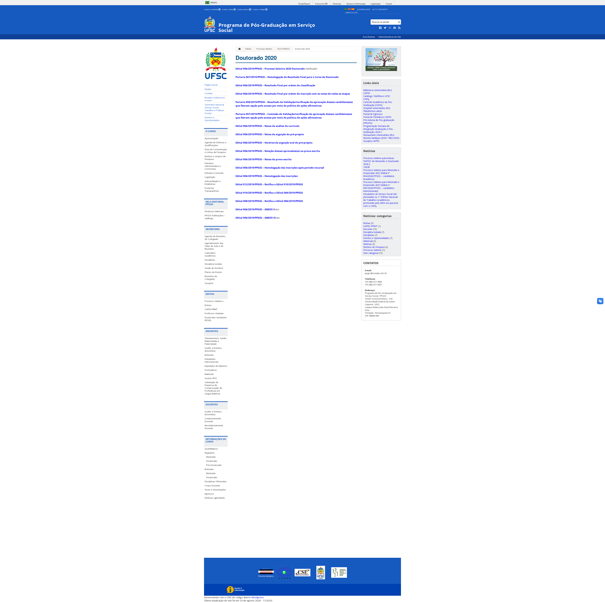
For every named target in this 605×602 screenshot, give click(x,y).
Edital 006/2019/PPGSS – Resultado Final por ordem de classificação (275, 85)
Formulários (211, 370)
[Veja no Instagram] (394, 28)
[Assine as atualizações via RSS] (399, 28)
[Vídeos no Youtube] (390, 28)
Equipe (208, 89)
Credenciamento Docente (213, 420)
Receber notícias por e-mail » (215, 99)
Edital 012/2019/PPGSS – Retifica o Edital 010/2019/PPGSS (269, 184)
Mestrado (211, 456)
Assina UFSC (211, 378)
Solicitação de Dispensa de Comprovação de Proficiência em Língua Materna (213, 388)
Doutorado (211, 461)
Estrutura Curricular (214, 173)
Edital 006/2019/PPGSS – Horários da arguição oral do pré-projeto (274, 142)
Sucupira (209, 283)
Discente (367, 229)
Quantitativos (211, 448)
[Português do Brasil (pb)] (345, 9)
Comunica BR (321, 3)
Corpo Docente (212, 485)
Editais (248, 49)
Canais (389, 3)
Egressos (209, 493)
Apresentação (212, 138)
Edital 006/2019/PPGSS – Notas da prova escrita (263, 159)
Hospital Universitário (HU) (376, 108)
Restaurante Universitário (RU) (378, 134)
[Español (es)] (352, 9)
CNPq (366, 99)
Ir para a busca (244, 9)
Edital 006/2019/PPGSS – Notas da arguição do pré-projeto (270, 134)
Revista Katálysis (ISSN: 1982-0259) (381, 137)
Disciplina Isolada (213, 264)
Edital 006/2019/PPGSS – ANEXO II (255, 209)
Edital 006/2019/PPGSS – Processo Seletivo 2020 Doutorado (270, 68)
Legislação (375, 3)
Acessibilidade (363, 9)
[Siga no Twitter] (385, 28)
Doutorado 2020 (302, 49)
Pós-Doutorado (214, 465)
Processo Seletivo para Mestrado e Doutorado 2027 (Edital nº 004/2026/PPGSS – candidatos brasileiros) (381, 175)
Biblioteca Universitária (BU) (377, 90)
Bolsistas (209, 354)
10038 (366, 167)
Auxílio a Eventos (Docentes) (213, 413)
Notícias (367, 244)
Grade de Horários (214, 268)
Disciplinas (210, 259)
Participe (337, 3)
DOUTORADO (283, 49)
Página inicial (211, 84)
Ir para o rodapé (260, 9)
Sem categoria (370, 253)
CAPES (366, 93)
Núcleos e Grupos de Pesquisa (215, 158)
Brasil (214, 2)
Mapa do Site (352, 12)
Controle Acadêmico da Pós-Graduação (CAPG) (378, 104)
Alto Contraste (380, 9)
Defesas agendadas (215, 497)
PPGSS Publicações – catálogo (215, 217)
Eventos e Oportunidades (212, 119)
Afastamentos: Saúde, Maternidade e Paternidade (216, 341)
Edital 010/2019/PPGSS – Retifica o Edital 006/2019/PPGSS (269, 192)
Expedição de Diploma (216, 366)
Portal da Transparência (212, 189)
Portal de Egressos (373, 114)
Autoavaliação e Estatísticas (213, 182)
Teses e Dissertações (215, 489)
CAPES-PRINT (211, 309)
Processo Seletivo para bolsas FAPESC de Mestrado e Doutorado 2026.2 (381, 161)
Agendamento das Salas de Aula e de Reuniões (214, 246)
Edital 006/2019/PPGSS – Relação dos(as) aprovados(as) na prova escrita (278, 151)
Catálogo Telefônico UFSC (376, 96)
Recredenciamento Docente (214, 427)
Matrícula (209, 374)
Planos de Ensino (213, 272)
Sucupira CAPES (371, 140)
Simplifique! (304, 3)
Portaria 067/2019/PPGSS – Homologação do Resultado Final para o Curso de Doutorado (287, 77)
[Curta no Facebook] (380, 28)
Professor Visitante (214, 313)
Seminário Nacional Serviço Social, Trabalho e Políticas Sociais (214, 109)
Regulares (210, 452)
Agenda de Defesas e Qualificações (215, 144)
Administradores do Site (389, 37)
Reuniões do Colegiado (211, 277)
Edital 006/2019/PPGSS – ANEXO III (256, 217)
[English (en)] (349, 9)
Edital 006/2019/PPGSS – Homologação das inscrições (267, 176)
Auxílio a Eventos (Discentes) (213, 349)
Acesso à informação (356, 3)
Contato (209, 93)
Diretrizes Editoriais (214, 211)
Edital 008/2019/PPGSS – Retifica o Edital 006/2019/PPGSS (269, 201)
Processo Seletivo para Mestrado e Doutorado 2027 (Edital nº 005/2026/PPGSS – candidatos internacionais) (381, 186)
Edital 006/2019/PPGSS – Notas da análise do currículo (267, 125)
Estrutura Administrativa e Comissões (213, 166)
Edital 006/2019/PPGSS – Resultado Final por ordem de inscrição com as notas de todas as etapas (293, 93)
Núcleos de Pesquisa (374, 247)
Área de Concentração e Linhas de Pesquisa (216, 151)
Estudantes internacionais (212, 360)
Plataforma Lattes (372, 111)
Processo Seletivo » (214, 301)
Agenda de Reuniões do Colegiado (215, 237)
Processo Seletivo (264, 49)
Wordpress (257, 597)
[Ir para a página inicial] (239, 49)
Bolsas (208, 305)
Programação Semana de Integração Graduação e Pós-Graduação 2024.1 (378, 128)
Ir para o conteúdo (212, 9)
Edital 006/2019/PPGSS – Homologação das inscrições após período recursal (280, 167)
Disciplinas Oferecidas (216, 481)
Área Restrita (369, 37)
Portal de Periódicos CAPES (377, 117)
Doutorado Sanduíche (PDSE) (216, 319)
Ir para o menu (228, 9)
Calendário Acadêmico (210, 254)
